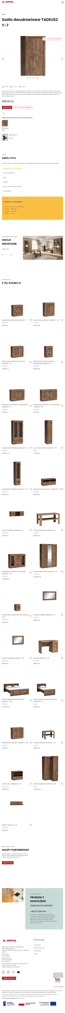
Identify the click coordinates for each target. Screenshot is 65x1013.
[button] (63, 2)
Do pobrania (37, 945)
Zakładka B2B (37, 951)
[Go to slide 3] (34, 78)
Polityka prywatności (39, 948)
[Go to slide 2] (32, 78)
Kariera (36, 954)
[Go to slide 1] (30, 78)
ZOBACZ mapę (7, 863)
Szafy (4, 14)
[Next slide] (62, 59)
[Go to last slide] (3, 59)
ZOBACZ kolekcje (9, 978)
